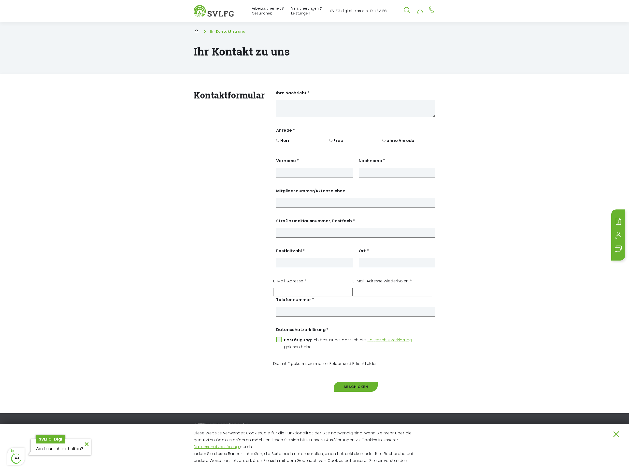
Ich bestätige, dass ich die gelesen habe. (348, 343)
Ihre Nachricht (293, 93)
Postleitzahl (290, 251)
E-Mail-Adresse (289, 281)
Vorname (287, 161)
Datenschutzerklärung (217, 447)
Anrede (285, 130)
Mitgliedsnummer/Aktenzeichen (310, 191)
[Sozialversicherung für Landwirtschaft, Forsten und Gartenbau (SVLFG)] (214, 11)
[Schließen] (616, 434)
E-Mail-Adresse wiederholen (382, 281)
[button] (16, 456)
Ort (364, 251)
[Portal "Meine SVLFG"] (420, 9)
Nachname (372, 161)
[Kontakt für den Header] (431, 9)
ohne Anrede (400, 140)
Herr (285, 140)
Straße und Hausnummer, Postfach (315, 221)
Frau (338, 140)
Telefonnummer (295, 300)
